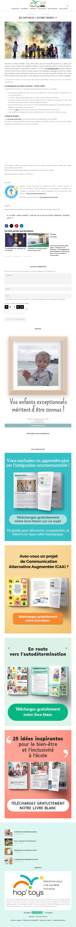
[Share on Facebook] (6, 226)
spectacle (27, 256)
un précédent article (52, 68)
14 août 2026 (18, 861)
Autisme (9, 256)
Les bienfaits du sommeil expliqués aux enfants (25, 831)
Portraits (15, 8)
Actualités (42, 8)
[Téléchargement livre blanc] (38, 497)
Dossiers (24, 8)
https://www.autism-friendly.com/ (36, 193)
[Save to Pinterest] (16, 226)
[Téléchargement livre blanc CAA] (38, 589)
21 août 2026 (18, 834)
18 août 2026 (18, 843)
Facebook (10, 439)
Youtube (54, 439)
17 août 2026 (18, 852)
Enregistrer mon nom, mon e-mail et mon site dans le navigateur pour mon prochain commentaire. (35, 299)
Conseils (32, 8)
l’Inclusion (63, 8)
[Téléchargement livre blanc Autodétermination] (38, 681)
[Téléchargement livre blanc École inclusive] (38, 774)
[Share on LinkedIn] (21, 226)
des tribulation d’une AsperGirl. (48, 197)
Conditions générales (59, 920)
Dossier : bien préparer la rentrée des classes (25, 841)
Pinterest (32, 439)
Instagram (21, 439)
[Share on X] (11, 226)
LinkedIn (43, 439)
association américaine (14, 119)
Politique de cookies (45, 920)
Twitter (65, 439)
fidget (17, 109)
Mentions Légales (16, 920)
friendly (17, 256)
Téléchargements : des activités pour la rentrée (25, 850)
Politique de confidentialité (30, 920)
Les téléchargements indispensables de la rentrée (26, 859)
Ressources (53, 8)
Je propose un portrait (38, 425)
